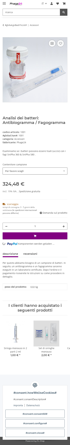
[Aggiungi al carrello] (5, 35)
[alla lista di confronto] (52, 43)
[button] (52, 3)
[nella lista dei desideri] (60, 43)
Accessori (19, 138)
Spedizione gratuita (29, 191)
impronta (18, 405)
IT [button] (43, 3)
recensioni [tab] (30, 253)
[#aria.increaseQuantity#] (63, 226)
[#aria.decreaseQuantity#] (6, 226)
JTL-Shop (40, 440)
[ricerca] (63, 12)
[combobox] (35, 171)
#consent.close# (35, 432)
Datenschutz (33, 405)
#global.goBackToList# (16, 25)
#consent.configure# (35, 423)
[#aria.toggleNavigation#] (4, 2)
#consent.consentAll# (35, 413)
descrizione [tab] (10, 253)
